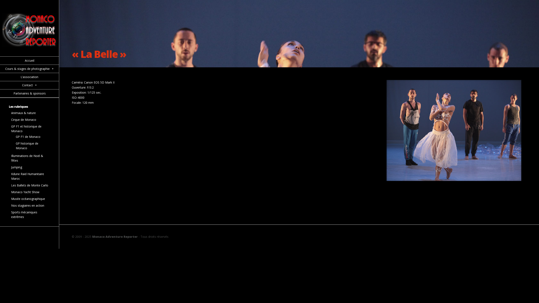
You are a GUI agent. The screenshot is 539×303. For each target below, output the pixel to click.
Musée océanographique (28, 199)
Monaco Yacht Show (25, 192)
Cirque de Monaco (23, 120)
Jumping (16, 167)
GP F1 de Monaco (28, 137)
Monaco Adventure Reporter (115, 237)
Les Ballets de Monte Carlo (29, 185)
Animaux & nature (23, 113)
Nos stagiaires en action (27, 205)
